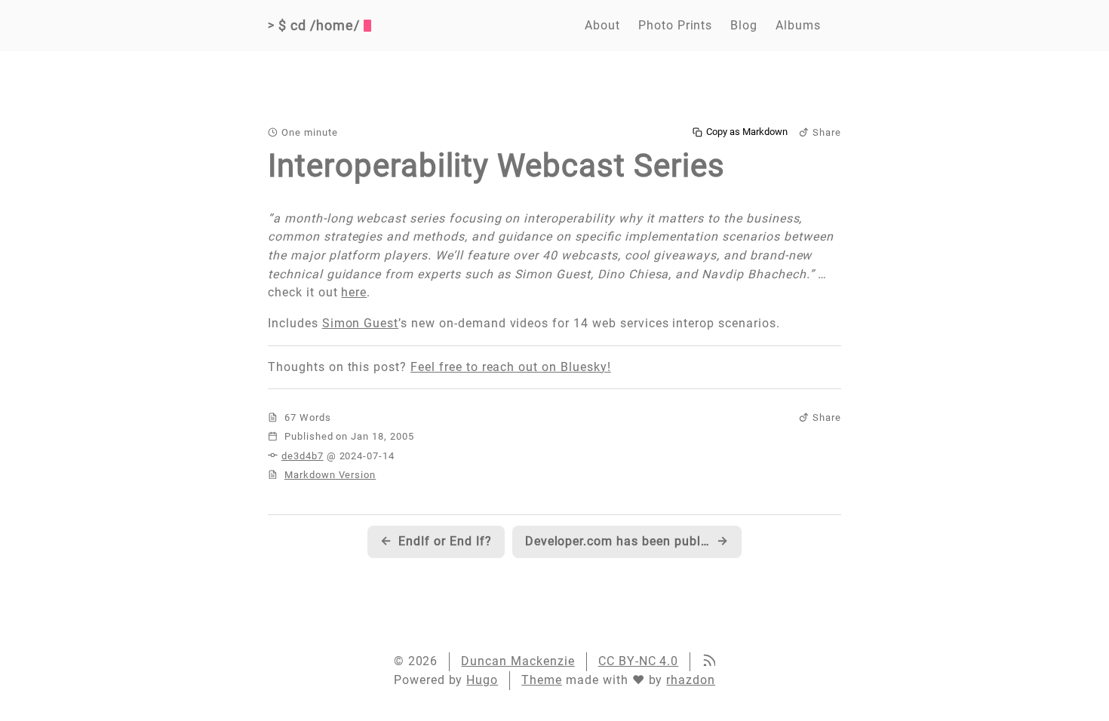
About (602, 25)
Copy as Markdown (747, 132)
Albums (798, 25)
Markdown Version (330, 474)
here (354, 292)
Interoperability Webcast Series (496, 165)
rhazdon (690, 680)
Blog (743, 25)
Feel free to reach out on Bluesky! (510, 367)
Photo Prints (675, 25)
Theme (541, 680)
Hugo (482, 680)
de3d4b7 (302, 456)
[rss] (708, 662)
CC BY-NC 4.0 (638, 661)
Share (827, 132)
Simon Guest (360, 323)
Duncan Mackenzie (517, 661)
